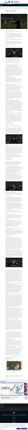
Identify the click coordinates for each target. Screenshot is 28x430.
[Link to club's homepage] (1, 4)
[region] (14, 426)
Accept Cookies (18, 428)
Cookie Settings (2, 428)
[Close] (27, 424)
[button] (14, 21)
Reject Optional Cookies (24, 428)
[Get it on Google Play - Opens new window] (16, 414)
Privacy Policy (2, 427)
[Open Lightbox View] (14, 371)
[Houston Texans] (14, 417)
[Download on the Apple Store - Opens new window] (11, 413)
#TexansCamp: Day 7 (10, 362)
